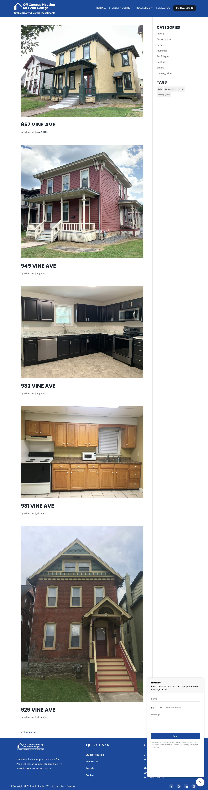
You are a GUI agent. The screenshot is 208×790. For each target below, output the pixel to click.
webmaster (29, 132)
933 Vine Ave (38, 386)
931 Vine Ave (37, 506)
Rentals (101, 8)
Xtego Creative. (68, 786)
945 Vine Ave (38, 266)
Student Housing (119, 8)
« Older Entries (29, 732)
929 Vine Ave (38, 709)
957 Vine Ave (38, 124)
